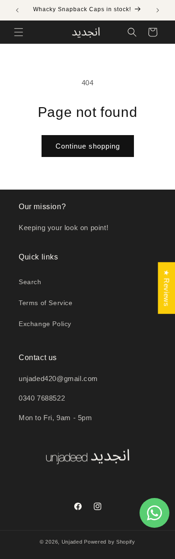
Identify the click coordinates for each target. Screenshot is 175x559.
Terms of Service (46, 303)
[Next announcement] (157, 10)
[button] (18, 32)
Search (30, 282)
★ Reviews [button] (166, 288)
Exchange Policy (45, 323)
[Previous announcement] (17, 10)
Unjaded (72, 542)
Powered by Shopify (109, 542)
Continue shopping (88, 146)
